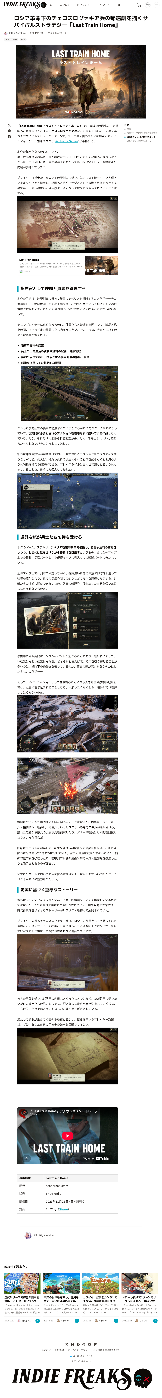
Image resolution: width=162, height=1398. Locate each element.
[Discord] (83, 1344)
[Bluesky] (72, 1344)
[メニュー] (156, 5)
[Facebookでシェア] (9, 136)
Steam (63, 1209)
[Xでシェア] (9, 125)
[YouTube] (89, 1344)
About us (46, 1350)
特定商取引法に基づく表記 (106, 1350)
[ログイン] (148, 5)
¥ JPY (89, 1355)
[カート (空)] (139, 5)
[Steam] (78, 1344)
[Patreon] (95, 1344)
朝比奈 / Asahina (44, 1235)
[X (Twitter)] (66, 1344)
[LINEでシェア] (9, 130)
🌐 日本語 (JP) (77, 1355)
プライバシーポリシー (79, 1350)
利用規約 (59, 1350)
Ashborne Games (66, 141)
